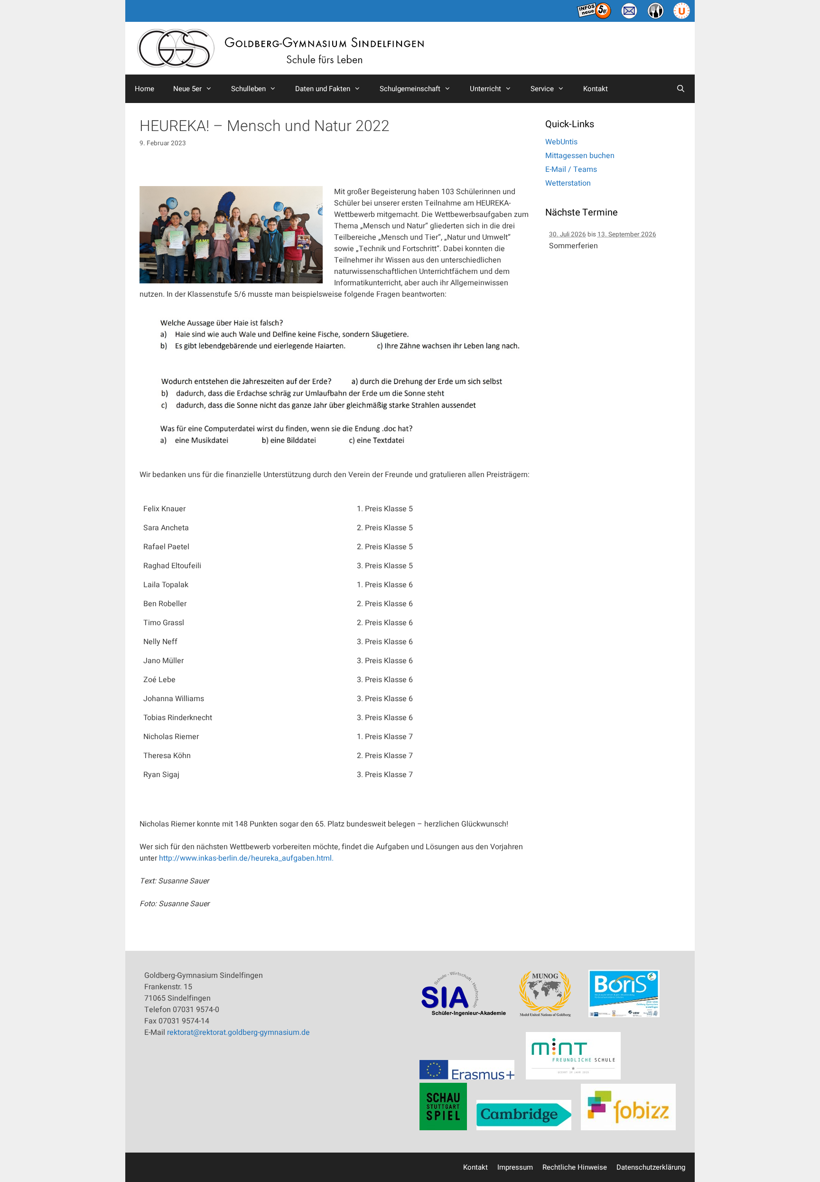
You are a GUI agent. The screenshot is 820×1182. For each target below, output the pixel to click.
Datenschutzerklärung (650, 1167)
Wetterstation (568, 183)
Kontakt (595, 89)
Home (144, 89)
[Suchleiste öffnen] (681, 89)
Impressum (515, 1167)
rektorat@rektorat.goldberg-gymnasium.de (238, 1032)
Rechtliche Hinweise (574, 1167)
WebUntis (561, 142)
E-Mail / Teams (571, 169)
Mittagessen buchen (580, 155)
